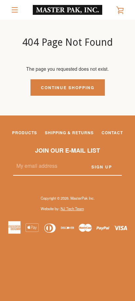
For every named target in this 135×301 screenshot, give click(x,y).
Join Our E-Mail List (67, 150)
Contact (112, 133)
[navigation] (15, 10)
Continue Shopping (67, 87)
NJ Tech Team (72, 208)
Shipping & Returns (69, 133)
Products (24, 133)
